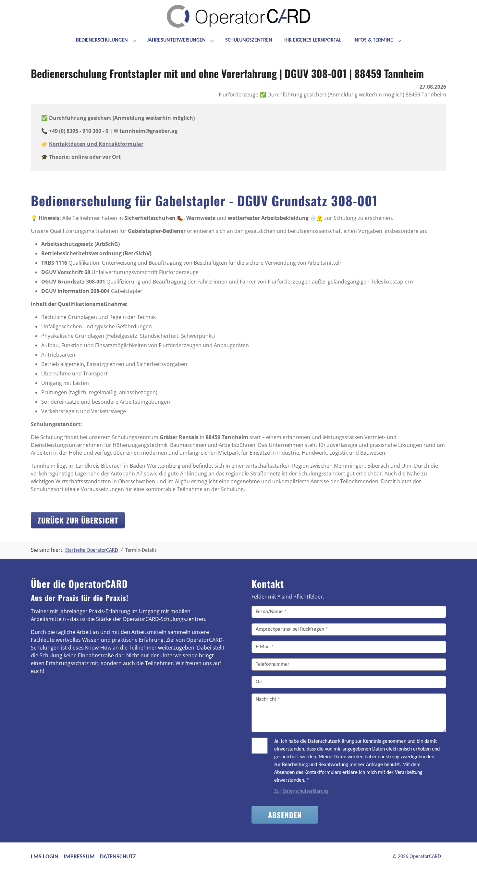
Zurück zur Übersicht (78, 520)
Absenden (285, 814)
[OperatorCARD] (238, 19)
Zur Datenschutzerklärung (301, 791)
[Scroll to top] (463, 858)
